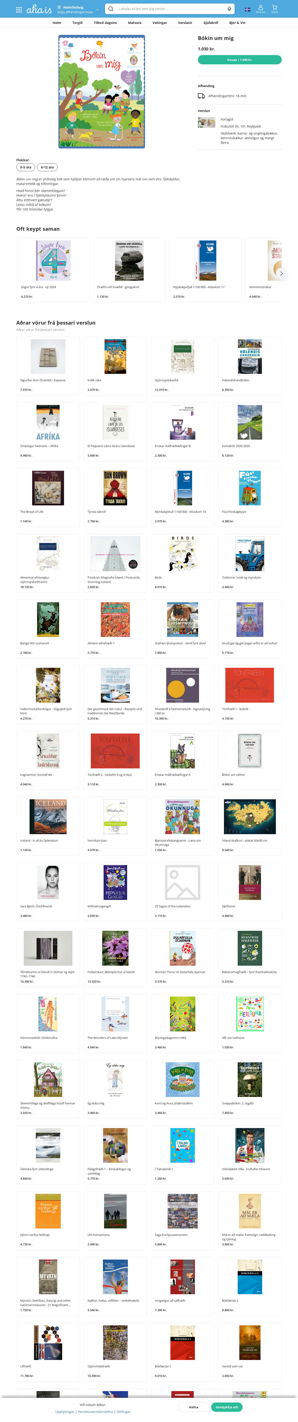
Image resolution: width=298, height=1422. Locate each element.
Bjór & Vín (237, 22)
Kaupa (239, 60)
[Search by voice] (229, 9)
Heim (57, 22)
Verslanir (185, 22)
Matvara (134, 22)
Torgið (77, 22)
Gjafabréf (210, 22)
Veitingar (159, 22)
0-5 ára (25, 167)
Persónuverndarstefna (95, 1411)
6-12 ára (47, 167)
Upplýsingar (64, 1411)
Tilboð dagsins (105, 22)
